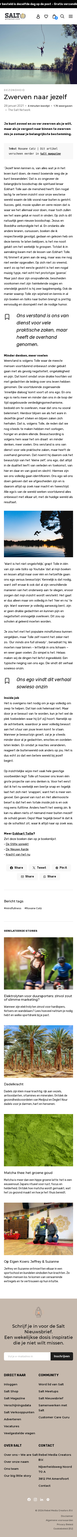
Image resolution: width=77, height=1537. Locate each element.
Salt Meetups (48, 1391)
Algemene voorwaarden (59, 1520)
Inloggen (10, 1384)
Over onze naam (16, 1462)
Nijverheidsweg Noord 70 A (55, 1469)
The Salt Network (19, 110)
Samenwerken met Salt (52, 1408)
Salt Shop (11, 1391)
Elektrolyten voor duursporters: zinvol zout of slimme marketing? (38, 998)
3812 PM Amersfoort (53, 1479)
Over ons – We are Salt (21, 1455)
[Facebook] (29, 1499)
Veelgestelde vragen (19, 1433)
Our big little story (17, 1476)
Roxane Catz (34, 908)
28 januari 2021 (14, 106)
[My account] (38, 16)
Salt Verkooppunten (19, 1412)
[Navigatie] (70, 16)
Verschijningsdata (17, 1405)
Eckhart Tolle (22, 833)
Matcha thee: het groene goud (28, 1173)
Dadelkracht (13, 1084)
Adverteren (12, 1419)
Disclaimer (67, 1516)
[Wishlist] (46, 16)
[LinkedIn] (41, 1499)
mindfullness (13, 908)
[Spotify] (48, 1499)
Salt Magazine (14, 1398)
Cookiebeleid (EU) (63, 1528)
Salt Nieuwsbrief (50, 1398)
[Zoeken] (62, 16)
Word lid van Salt (51, 1384)
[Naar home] (15, 16)
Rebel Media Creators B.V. (54, 1457)
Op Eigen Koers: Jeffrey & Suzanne (31, 1261)
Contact (44, 1486)
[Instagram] (35, 1499)
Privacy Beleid (65, 1524)
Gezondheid (14, 90)
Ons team (11, 1469)
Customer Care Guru (53, 1417)
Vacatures (11, 1426)
